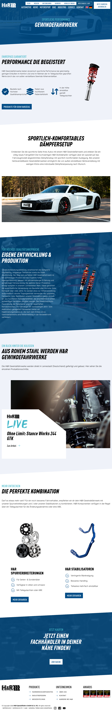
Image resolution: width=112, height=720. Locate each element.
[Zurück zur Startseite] (11, 688)
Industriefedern (39, 695)
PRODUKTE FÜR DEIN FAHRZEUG (17, 106)
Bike (54, 7)
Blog (29, 3)
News (35, 7)
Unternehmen (46, 3)
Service (71, 7)
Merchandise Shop (84, 3)
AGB (25, 708)
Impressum (7, 708)
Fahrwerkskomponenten (42, 692)
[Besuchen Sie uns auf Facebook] (59, 708)
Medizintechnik (38, 699)
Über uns (63, 692)
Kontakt (80, 7)
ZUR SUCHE (56, 662)
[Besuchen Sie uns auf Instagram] (55, 708)
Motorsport (45, 7)
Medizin (36, 3)
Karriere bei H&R (66, 699)
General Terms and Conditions (40, 708)
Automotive (26, 7)
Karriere (58, 3)
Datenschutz (17, 708)
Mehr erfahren (20, 599)
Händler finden (69, 3)
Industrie (62, 7)
